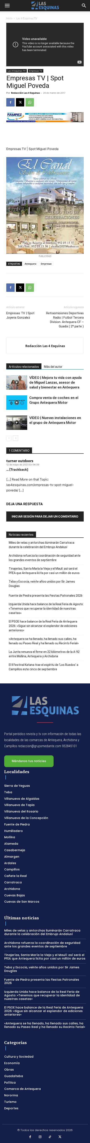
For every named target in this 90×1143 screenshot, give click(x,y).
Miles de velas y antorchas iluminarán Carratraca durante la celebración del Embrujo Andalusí (41, 545)
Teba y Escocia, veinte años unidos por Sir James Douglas (42, 584)
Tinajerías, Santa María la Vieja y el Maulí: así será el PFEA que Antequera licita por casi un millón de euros (44, 571)
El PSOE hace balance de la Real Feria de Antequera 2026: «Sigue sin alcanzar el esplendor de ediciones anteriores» (43, 626)
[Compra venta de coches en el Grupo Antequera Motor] (16, 402)
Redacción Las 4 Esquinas (25, 92)
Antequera (30, 263)
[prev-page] (9, 438)
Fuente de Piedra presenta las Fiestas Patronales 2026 (45, 595)
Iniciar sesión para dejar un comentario (45, 516)
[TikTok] (50, 1137)
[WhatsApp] (30, 102)
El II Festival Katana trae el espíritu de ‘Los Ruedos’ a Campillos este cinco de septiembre (43, 667)
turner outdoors (19, 461)
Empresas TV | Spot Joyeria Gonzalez (20, 315)
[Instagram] (40, 1137)
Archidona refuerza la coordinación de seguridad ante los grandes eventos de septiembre (45, 558)
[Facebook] (10, 102)
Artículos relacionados (24, 366)
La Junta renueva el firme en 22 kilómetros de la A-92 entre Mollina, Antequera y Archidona (44, 654)
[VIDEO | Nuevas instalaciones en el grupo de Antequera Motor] (16, 422)
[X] (20, 102)
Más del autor (53, 366)
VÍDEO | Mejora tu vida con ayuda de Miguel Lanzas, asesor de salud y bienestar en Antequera (55, 382)
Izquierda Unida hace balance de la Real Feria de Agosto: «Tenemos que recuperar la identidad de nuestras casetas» (46, 608)
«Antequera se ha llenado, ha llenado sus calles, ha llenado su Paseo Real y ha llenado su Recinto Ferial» (44, 641)
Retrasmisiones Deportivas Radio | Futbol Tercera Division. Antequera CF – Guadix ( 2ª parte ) (65, 319)
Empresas (46, 263)
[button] (7, 5)
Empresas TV (35, 70)
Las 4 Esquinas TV (26, 18)
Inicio (9, 18)
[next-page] (15, 438)
